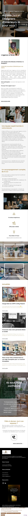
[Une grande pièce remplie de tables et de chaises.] (14, 348)
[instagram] (3, 483)
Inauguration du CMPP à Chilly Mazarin (13, 303)
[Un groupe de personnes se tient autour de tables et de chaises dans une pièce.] (14, 294)
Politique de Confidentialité (14, 507)
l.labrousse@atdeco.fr (6, 476)
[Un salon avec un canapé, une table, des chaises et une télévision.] (14, 320)
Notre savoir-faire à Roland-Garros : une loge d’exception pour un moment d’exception (13, 359)
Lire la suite (5, 311)
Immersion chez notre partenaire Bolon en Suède (14, 330)
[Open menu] (24, 3)
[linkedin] (5, 483)
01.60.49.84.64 (5, 472)
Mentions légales (5, 507)
